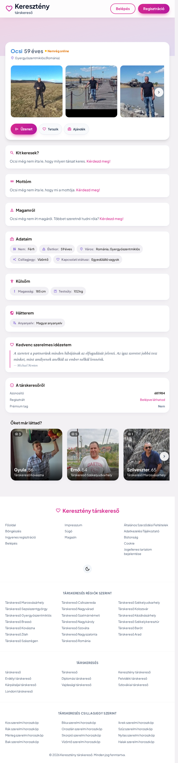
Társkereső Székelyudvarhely (139, 602)
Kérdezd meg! (98, 161)
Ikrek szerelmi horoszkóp (136, 722)
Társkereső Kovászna (20, 628)
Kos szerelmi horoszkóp (22, 722)
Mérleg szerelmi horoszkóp (24, 735)
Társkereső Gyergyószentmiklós (28, 615)
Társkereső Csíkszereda (79, 602)
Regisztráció (153, 8)
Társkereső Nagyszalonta (79, 634)
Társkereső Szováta (75, 628)
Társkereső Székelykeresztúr (138, 622)
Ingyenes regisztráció (20, 537)
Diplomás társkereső (76, 678)
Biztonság (131, 537)
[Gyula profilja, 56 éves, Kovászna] (36, 455)
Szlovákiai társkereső (133, 685)
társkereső (13, 672)
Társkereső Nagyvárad (78, 609)
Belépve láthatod (152, 400)
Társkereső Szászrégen (21, 641)
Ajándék (76, 129)
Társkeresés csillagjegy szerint (87, 713)
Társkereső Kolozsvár (133, 609)
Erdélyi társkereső (18, 678)
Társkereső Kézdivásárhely (137, 615)
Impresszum (73, 525)
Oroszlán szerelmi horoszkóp (82, 729)
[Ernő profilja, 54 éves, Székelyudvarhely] (93, 455)
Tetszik (50, 129)
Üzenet (24, 129)
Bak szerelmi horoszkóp (22, 742)
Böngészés (13, 531)
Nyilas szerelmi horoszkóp (136, 735)
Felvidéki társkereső (132, 678)
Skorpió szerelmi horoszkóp (81, 735)
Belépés (123, 8)
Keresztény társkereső (134, 672)
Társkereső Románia (76, 641)
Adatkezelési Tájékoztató (141, 531)
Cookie (129, 543)
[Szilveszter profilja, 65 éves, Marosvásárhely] (149, 455)
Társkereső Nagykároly (78, 622)
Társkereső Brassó (18, 622)
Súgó (68, 531)
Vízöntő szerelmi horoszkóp (81, 742)
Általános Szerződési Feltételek (146, 525)
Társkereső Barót (130, 628)
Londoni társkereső (19, 691)
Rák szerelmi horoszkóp (22, 729)
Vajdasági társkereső (76, 685)
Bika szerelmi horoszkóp (79, 722)
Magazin (70, 537)
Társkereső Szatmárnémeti (81, 615)
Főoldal (10, 525)
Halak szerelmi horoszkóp (136, 742)
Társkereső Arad (129, 634)
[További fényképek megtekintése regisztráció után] (37, 91)
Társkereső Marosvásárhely (24, 602)
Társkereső (69, 672)
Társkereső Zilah (16, 634)
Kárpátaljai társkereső (20, 685)
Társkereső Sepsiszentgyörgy (26, 609)
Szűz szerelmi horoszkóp (135, 729)
